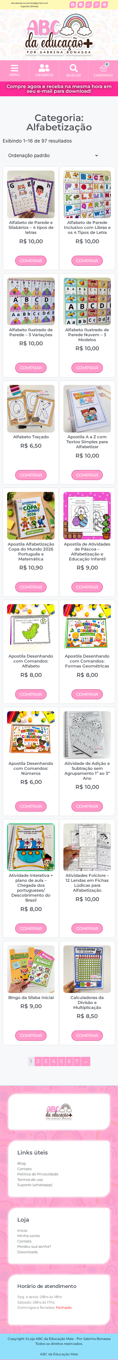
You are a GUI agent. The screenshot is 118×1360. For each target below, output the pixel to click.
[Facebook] (72, 4)
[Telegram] (80, 4)
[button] (14, 68)
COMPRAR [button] (31, 260)
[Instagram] (96, 4)
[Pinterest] (104, 4)
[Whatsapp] (88, 4)
